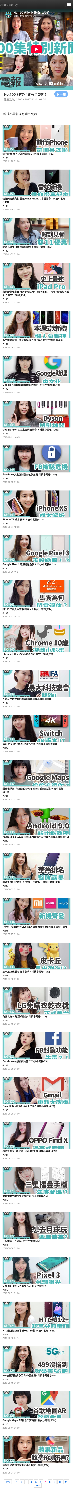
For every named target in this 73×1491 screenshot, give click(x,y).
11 (66, 1481)
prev (8, 1481)
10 (60, 1481)
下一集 (61, 94)
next (37, 1485)
